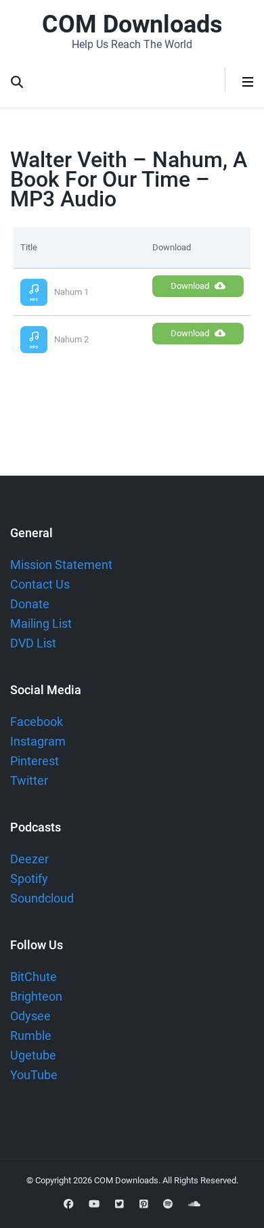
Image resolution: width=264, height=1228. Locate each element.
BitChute (33, 977)
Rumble (30, 1035)
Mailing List (41, 623)
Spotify (29, 878)
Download (190, 286)
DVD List (33, 643)
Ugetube (33, 1055)
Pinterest (34, 761)
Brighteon (36, 996)
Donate (29, 604)
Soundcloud (42, 898)
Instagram (38, 741)
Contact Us (40, 584)
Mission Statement (61, 565)
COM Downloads (132, 24)
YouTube (34, 1075)
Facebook (36, 721)
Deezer (29, 859)
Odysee (30, 1016)
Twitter (29, 780)
